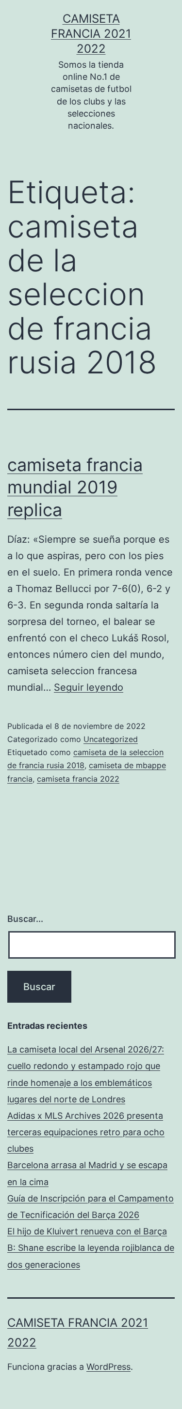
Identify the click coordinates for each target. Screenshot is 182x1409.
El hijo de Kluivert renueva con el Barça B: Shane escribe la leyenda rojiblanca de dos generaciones (90, 1247)
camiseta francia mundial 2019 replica (75, 487)
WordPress (108, 1367)
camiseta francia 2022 (78, 779)
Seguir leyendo (88, 687)
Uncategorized (110, 739)
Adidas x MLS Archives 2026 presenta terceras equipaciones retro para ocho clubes (86, 1132)
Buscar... (25, 919)
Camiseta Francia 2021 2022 (91, 34)
